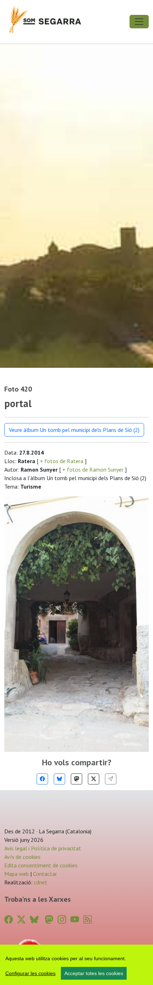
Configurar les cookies (30, 973)
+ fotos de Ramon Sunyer (93, 469)
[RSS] (87, 919)
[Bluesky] (59, 778)
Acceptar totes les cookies (93, 973)
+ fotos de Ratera (61, 461)
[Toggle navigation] (139, 21)
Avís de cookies (22, 856)
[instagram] (62, 919)
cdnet (39, 882)
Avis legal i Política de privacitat (42, 848)
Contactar (45, 873)
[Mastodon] (76, 778)
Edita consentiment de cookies (41, 865)
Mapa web (16, 873)
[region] (76, 965)
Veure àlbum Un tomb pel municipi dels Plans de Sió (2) (74, 429)
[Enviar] (110, 778)
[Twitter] (93, 778)
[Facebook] (42, 778)
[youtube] (74, 919)
